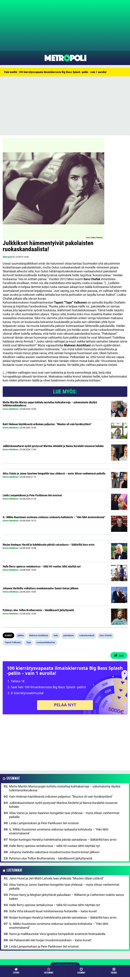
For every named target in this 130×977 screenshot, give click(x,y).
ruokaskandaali (86, 635)
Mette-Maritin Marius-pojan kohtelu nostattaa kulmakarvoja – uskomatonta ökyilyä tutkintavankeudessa (50, 404)
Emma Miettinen (10, 409)
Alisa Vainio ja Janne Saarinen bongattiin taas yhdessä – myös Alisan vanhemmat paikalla (54, 473)
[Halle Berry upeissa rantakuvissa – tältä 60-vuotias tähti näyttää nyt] (119, 573)
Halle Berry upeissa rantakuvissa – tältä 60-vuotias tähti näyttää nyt (42, 566)
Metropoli (7, 257)
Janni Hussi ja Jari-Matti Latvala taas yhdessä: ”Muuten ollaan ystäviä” (56, 878)
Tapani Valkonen (13, 642)
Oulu (55, 635)
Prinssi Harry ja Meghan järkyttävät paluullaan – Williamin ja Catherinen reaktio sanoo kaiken (66, 896)
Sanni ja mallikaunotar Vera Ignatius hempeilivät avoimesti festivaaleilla (57, 934)
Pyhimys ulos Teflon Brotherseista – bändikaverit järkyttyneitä (38, 610)
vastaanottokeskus (45, 642)
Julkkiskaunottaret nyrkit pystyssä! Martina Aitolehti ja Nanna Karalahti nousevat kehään (53, 446)
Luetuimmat (14, 870)
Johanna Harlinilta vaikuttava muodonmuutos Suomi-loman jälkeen (40, 588)
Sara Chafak (106, 635)
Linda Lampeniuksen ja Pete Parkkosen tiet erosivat (32, 495)
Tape (28, 642)
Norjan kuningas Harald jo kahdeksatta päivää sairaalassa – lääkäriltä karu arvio (48, 544)
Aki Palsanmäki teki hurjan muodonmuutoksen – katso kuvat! (50, 940)
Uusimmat (13, 778)
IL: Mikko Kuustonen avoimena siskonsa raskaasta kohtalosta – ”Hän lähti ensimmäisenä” (54, 517)
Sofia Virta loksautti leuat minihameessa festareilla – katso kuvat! (53, 911)
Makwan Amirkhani (38, 635)
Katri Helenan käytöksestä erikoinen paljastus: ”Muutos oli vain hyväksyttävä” (47, 424)
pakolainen (68, 635)
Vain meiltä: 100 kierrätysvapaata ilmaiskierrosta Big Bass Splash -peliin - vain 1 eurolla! (55, 72)
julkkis (21, 635)
